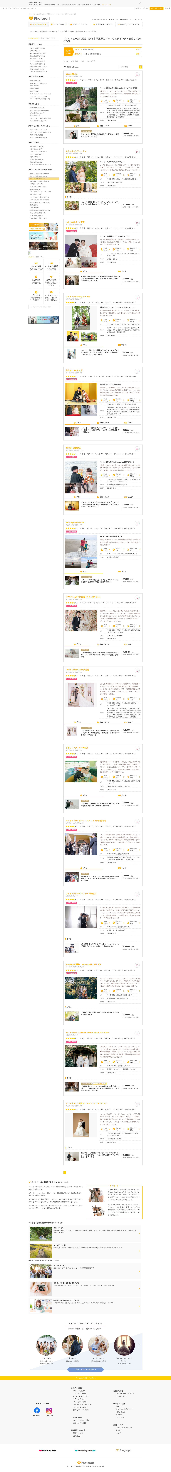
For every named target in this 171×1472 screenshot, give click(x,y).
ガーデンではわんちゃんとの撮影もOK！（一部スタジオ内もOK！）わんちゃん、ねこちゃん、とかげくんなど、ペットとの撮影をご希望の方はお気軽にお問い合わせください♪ (120, 167)
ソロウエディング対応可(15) (38, 186)
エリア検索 (36, 280)
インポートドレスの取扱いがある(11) (40, 164)
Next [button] (138, 1345)
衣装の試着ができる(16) (37, 146)
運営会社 (119, 1415)
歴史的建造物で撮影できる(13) (38, 66)
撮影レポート (133, 101)
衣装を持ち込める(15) (36, 149)
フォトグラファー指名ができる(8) (39, 197)
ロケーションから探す (81, 1420)
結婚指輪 (167, 8)
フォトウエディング (156, 8)
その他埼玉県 (91, 61)
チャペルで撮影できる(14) (37, 64)
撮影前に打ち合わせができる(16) (39, 173)
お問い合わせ (121, 1412)
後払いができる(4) (35, 115)
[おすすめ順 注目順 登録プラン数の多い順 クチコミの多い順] (130, 67)
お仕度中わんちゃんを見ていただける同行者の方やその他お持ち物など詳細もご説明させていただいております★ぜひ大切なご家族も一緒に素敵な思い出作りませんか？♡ (120, 467)
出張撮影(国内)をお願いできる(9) (39, 199)
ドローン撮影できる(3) (36, 215)
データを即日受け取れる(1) (37, 213)
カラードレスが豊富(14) (37, 154)
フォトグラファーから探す (83, 1404)
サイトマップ (121, 1417)
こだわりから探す (79, 1393)
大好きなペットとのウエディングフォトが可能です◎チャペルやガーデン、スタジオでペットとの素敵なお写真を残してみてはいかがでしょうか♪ (120, 93)
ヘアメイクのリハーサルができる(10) (40, 192)
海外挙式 (145, 8)
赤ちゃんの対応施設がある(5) (38, 137)
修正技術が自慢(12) (35, 189)
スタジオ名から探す (80, 1407)
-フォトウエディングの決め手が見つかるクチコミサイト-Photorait (39, 18)
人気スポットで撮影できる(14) (38, 71)
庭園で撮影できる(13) (36, 58)
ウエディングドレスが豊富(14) (38, 151)
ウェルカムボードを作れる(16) (38, 83)
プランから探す (79, 1399)
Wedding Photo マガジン (129, 24)
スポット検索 (36, 266)
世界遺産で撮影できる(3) (37, 69)
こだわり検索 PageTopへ (87, 1378)
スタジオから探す (79, 1423)
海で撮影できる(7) (35, 50)
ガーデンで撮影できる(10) (37, 61)
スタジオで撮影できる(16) (37, 48)
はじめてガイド (137, 19)
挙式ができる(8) (34, 91)
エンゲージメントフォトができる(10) (40, 93)
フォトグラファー (51, 295)
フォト (106, 101)
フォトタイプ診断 (51, 266)
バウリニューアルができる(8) (38, 96)
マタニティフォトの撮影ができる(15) (40, 132)
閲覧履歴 (125, 19)
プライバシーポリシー (124, 1428)
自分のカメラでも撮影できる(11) (39, 181)
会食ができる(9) (34, 88)
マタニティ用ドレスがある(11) (38, 129)
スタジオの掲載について (125, 1409)
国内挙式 (138, 8)
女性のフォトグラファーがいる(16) (40, 202)
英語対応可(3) (34, 205)
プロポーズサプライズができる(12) (40, 99)
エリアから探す (79, 1391)
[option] (46, 1350)
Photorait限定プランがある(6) (38, 121)
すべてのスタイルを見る (85, 1369)
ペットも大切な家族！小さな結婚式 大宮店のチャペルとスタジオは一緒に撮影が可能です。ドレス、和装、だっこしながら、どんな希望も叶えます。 (120, 242)
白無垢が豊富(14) (35, 157)
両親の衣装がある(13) (36, 162)
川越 (82, 61)
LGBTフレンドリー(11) (36, 184)
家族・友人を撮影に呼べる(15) (38, 176)
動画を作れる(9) (34, 85)
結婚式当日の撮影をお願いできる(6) (40, 210)
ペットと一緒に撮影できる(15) (38, 178)
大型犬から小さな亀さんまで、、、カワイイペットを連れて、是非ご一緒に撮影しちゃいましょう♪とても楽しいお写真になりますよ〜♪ (120, 313)
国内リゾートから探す (81, 1410)
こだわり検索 (51, 280)
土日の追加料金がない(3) (37, 113)
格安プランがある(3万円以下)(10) (39, 110)
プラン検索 (36, 295)
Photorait (85, 1463)
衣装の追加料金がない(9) (37, 107)
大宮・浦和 (74, 61)
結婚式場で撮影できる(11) (37, 56)
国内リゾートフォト (80, 24)
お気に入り (77, 1436)
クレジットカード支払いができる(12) (40, 118)
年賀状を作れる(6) (35, 80)
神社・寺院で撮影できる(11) (38, 53)
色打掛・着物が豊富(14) (37, 159)
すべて (66, 61)
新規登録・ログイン (100, 19)
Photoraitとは (121, 1406)
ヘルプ (118, 1433)
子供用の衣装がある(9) (36, 135)
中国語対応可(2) (34, 207)
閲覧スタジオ (78, 1433)
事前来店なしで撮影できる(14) (38, 218)
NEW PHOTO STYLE (104, 24)
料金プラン (118, 101)
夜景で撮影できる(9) (36, 194)
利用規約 (119, 1430)
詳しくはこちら (106, 4)
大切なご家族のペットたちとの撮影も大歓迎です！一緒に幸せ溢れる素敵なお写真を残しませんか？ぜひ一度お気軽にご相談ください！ (120, 542)
